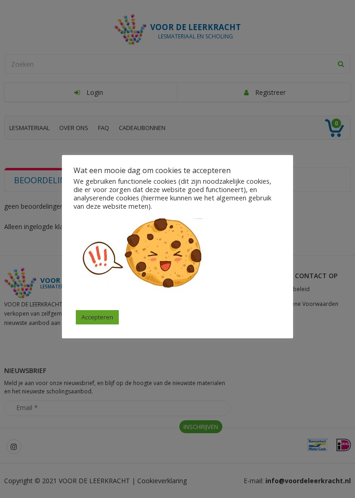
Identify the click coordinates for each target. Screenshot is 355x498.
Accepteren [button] (97, 317)
